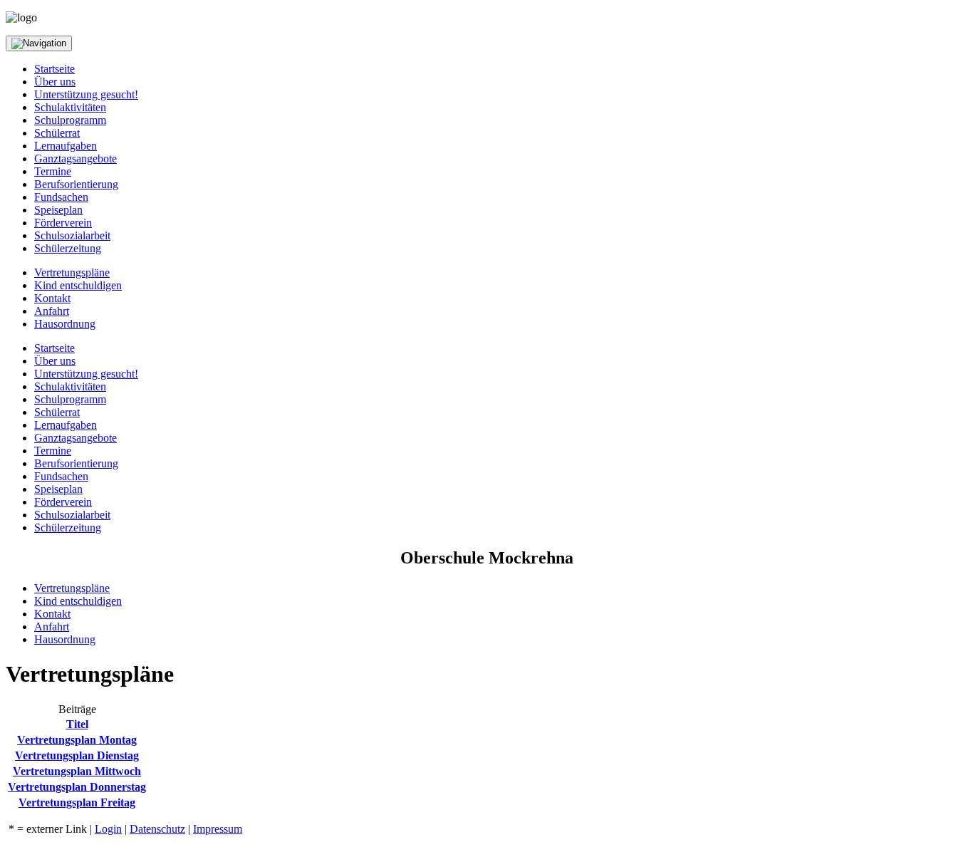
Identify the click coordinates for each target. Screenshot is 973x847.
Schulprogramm (70, 120)
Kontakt (52, 298)
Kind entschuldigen (78, 285)
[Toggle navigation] (39, 43)
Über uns (55, 82)
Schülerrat (57, 133)
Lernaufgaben (65, 146)
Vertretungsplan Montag (77, 740)
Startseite (54, 69)
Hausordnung (64, 324)
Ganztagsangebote (75, 158)
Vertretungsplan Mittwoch (77, 771)
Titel (77, 724)
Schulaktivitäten (70, 107)
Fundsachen (61, 197)
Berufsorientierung (76, 184)
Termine (52, 171)
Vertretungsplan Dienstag (77, 755)
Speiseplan (58, 210)
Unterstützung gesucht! (86, 94)
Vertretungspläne (72, 272)
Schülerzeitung (67, 248)
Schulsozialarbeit (72, 235)
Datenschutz (157, 829)
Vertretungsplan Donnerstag (77, 787)
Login (108, 829)
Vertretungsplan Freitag (77, 802)
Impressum (217, 829)
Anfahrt (51, 311)
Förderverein (63, 223)
